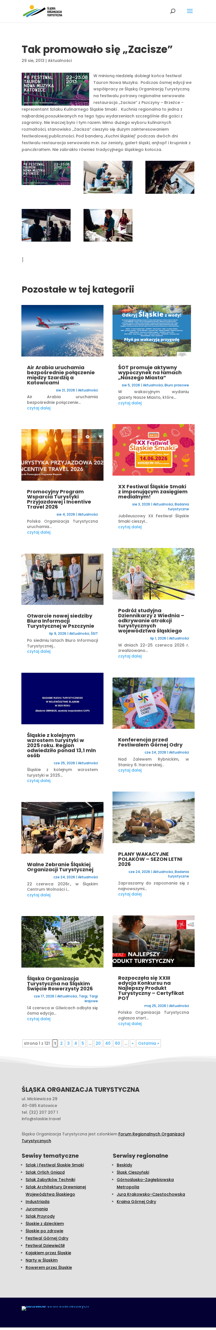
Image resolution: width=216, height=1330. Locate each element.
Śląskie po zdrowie (44, 1231)
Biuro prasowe (177, 385)
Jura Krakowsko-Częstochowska (151, 1194)
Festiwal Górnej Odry (47, 1238)
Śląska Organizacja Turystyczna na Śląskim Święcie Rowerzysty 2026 (60, 983)
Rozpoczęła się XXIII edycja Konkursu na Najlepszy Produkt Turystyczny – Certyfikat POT (151, 988)
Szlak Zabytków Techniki (50, 1179)
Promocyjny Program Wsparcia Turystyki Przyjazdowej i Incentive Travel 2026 (59, 499)
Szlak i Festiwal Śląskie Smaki (55, 1165)
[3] (108, 226)
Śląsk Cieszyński (133, 1172)
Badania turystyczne (178, 506)
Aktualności (60, 60)
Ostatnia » (148, 1043)
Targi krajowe (91, 998)
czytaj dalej (38, 408)
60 (117, 1043)
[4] (108, 178)
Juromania (37, 1209)
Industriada (38, 1201)
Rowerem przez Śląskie (49, 1267)
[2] (46, 226)
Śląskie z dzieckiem (45, 1223)
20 (98, 1043)
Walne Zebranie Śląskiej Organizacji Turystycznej (60, 867)
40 (108, 1043)
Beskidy (124, 1165)
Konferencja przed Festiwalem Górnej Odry (150, 742)
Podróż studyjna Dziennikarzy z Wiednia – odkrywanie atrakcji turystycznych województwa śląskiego (151, 620)
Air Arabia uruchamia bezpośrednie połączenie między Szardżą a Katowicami (61, 375)
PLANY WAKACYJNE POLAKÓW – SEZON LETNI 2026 (150, 859)
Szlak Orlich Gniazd (45, 1172)
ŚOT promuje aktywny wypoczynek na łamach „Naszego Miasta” (150, 372)
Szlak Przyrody (40, 1216)
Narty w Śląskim (42, 1260)
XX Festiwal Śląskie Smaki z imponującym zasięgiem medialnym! (153, 491)
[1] (169, 178)
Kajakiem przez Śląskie (48, 1253)
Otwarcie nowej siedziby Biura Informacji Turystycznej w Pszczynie (60, 620)
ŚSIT (94, 633)
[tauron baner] (46, 174)
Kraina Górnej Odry (136, 1201)
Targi (83, 996)
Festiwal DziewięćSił (45, 1245)
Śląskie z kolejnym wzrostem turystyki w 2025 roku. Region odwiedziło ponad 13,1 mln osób (61, 745)
